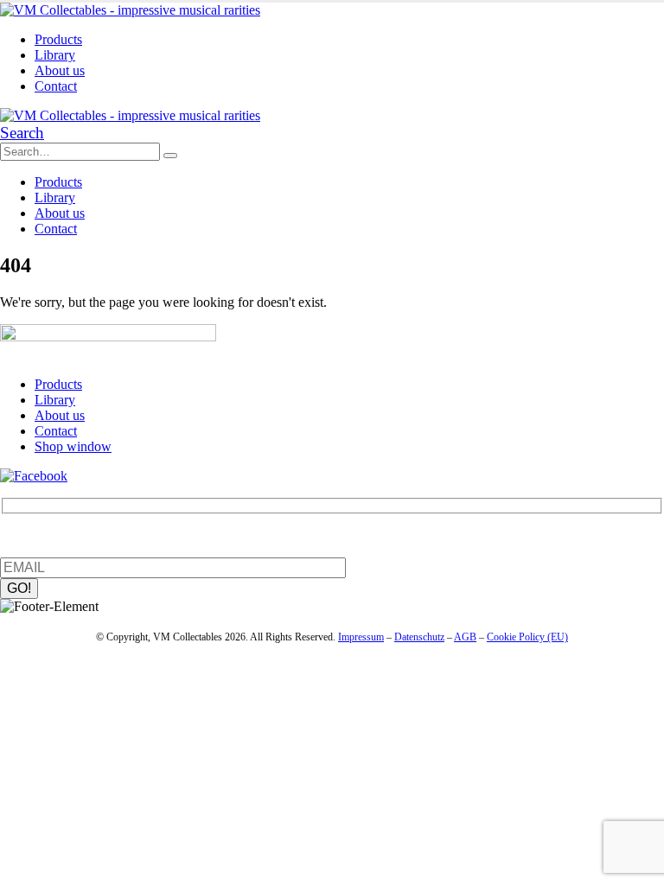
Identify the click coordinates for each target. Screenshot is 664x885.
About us (60, 70)
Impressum (361, 637)
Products (58, 39)
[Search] (170, 155)
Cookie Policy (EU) (527, 637)
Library (55, 55)
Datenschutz (419, 637)
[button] (22, 133)
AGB (465, 637)
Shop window (73, 446)
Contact (56, 86)
